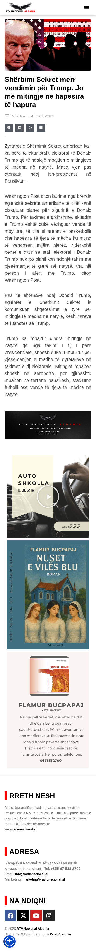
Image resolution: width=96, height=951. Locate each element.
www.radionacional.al (21, 829)
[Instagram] (49, 915)
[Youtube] (36, 915)
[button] (86, 7)
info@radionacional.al (31, 874)
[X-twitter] (23, 915)
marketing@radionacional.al (44, 879)
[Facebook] (10, 915)
